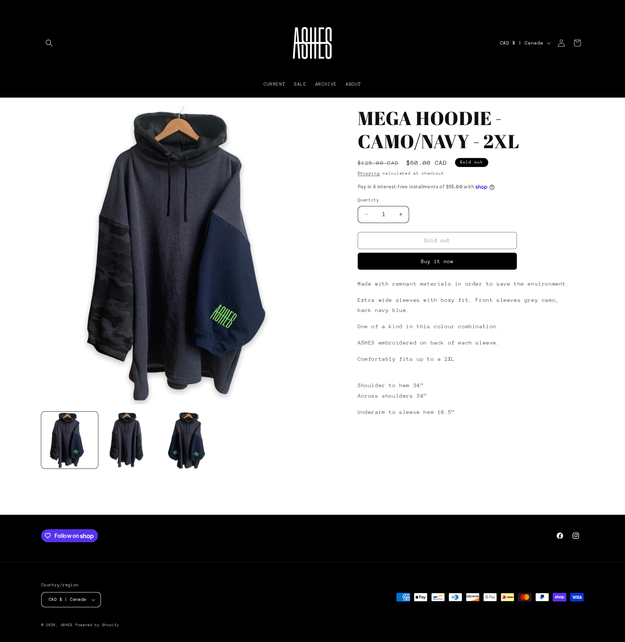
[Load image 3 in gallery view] (190, 440)
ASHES (67, 625)
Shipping (369, 173)
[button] (49, 43)
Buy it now (437, 261)
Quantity (368, 199)
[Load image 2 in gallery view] (130, 440)
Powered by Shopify (97, 625)
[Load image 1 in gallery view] (69, 440)
